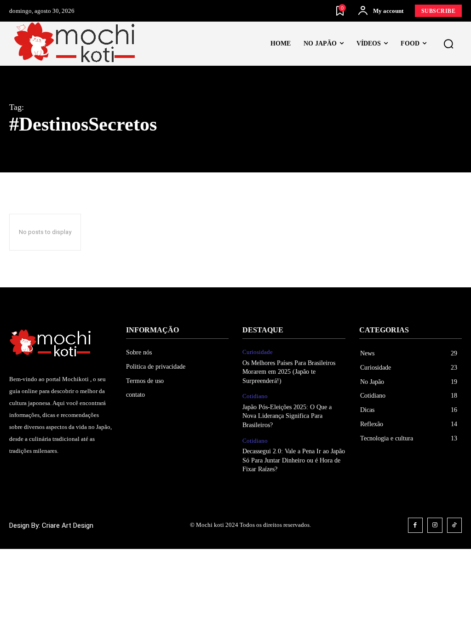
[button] (448, 44)
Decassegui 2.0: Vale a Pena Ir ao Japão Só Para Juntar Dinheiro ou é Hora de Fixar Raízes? (293, 460)
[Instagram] (434, 525)
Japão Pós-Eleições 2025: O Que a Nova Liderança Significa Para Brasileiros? (287, 416)
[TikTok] (454, 525)
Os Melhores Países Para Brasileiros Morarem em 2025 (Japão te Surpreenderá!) (288, 372)
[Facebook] (415, 525)
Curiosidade (257, 351)
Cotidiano (255, 396)
